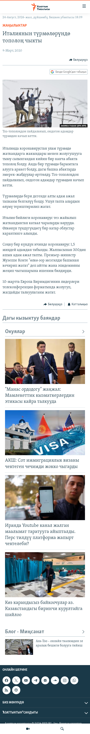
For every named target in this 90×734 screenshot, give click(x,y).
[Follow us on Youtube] (26, 680)
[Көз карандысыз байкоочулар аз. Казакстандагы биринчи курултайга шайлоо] (45, 574)
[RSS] (6, 690)
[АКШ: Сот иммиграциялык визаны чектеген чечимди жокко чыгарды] (45, 432)
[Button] (78, 60)
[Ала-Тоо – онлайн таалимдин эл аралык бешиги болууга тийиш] (19, 647)
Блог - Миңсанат (24, 632)
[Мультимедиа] (28, 729)
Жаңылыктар (15, 26)
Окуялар (15, 332)
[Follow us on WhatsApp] (74, 680)
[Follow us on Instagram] (65, 680)
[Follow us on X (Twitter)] (16, 680)
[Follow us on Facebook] (6, 680)
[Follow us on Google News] (45, 680)
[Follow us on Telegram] (36, 680)
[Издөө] (62, 729)
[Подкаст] (16, 690)
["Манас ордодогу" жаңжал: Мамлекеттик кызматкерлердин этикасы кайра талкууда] (45, 361)
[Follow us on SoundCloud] (55, 680)
